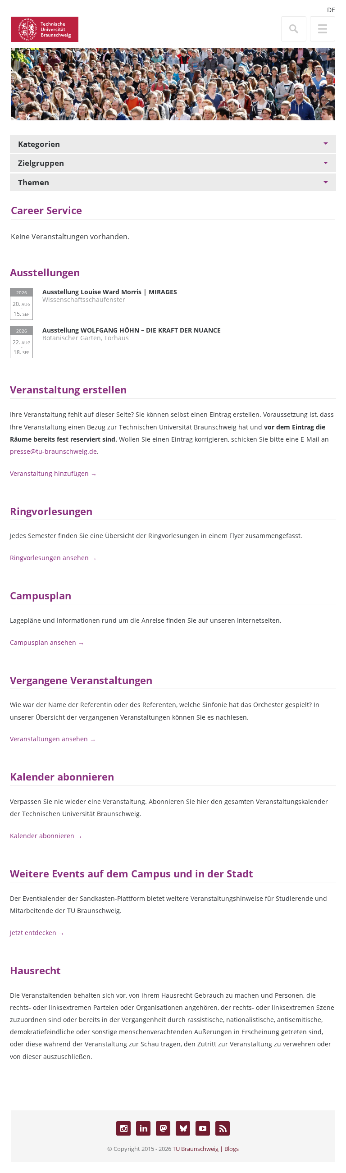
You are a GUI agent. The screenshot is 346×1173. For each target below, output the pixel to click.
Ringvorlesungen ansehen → (53, 557)
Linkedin (143, 1128)
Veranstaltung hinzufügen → (53, 473)
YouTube (203, 1128)
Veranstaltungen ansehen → (53, 739)
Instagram (123, 1128)
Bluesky (183, 1128)
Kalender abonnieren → (46, 835)
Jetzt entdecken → (37, 932)
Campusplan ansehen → (47, 642)
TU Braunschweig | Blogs (206, 1149)
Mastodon (163, 1128)
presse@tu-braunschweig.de (53, 451)
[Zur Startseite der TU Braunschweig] (44, 28)
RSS (222, 1128)
